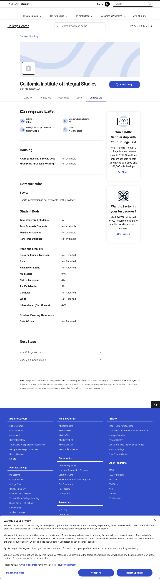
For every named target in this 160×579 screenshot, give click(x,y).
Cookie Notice (29, 564)
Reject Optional (134, 572)
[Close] (155, 520)
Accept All (96, 572)
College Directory (29, 36)
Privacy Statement (66, 564)
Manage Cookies (15, 572)
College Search (18, 26)
